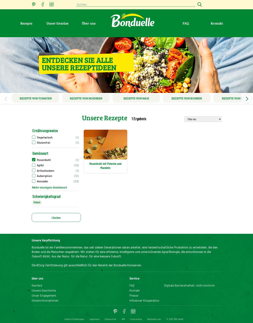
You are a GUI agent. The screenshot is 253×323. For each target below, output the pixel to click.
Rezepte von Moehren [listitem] (86, 98)
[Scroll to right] (247, 98)
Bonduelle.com (154, 319)
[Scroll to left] (5, 98)
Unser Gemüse (57, 23)
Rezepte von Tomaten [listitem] (36, 98)
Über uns (89, 23)
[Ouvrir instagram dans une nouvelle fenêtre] (51, 5)
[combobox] (135, 5)
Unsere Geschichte (44, 290)
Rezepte (26, 23)
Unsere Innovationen (45, 300)
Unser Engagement (44, 295)
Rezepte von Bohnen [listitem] (187, 98)
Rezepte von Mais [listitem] (136, 98)
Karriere (37, 285)
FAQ (186, 23)
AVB (123, 319)
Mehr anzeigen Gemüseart (49, 187)
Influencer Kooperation (144, 300)
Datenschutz (110, 319)
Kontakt (217, 23)
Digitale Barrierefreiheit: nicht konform (189, 285)
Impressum (94, 319)
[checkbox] (55, 137)
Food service (136, 319)
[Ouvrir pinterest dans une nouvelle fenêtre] (34, 5)
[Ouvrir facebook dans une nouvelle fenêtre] (43, 5)
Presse (133, 295)
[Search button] (199, 4)
